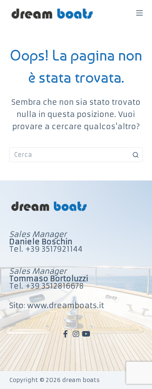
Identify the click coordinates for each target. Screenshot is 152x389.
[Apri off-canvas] (139, 13)
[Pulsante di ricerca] (135, 154)
